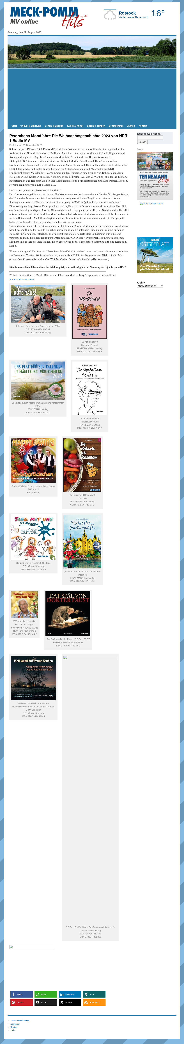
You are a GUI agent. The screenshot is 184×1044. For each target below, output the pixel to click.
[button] (21, 994)
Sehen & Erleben (54, 125)
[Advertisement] (92, 95)
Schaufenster (116, 125)
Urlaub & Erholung (30, 125)
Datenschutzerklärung (19, 1020)
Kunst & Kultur (75, 125)
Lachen (131, 125)
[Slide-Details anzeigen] (156, 218)
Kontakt (143, 125)
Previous (141, 218)
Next (168, 218)
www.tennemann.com (21, 279)
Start (14, 125)
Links (12, 1030)
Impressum (15, 1023)
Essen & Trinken (96, 125)
